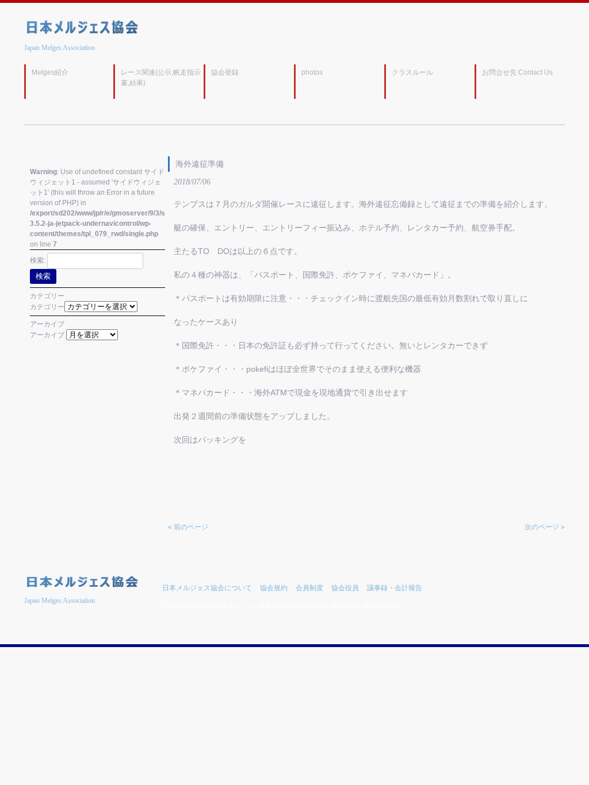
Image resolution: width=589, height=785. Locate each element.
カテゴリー (47, 307)
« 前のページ (188, 527)
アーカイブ (47, 335)
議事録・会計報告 (394, 588)
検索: (37, 260)
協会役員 (345, 588)
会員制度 (309, 588)
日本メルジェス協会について (207, 588)
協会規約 (274, 588)
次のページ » (545, 527)
